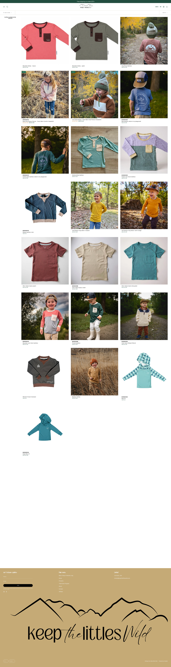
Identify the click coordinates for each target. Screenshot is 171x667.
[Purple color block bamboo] (144, 150)
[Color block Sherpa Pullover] (144, 316)
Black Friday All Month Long (66, 575)
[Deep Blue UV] (45, 427)
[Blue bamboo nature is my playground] (144, 94)
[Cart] (167, 7)
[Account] (163, 7)
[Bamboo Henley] (94, 371)
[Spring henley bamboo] (94, 150)
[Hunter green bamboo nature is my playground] (45, 150)
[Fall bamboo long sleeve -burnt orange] (144, 205)
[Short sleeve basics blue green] (144, 261)
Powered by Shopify (163, 661)
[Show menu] (4, 7)
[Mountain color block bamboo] (45, 316)
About (60, 586)
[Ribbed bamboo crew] (45, 205)
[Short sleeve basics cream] (94, 261)
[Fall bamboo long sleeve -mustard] (94, 205)
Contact (61, 589)
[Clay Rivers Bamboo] (144, 40)
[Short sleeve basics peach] (45, 261)
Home (60, 578)
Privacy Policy (26, 588)
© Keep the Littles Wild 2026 (151, 661)
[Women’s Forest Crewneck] (45, 371)
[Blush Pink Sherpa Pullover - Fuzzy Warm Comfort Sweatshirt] (45, 94)
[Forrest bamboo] (94, 316)
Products (61, 581)
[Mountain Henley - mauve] (45, 40)
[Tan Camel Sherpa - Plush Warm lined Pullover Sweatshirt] (94, 94)
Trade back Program (64, 583)
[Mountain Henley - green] (94, 40)
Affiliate (61, 591)
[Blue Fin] (144, 371)
